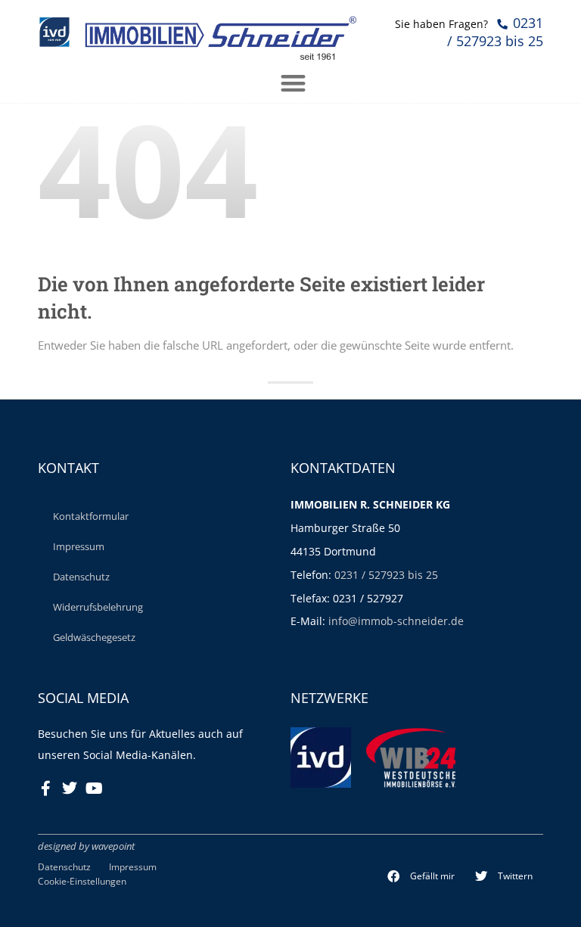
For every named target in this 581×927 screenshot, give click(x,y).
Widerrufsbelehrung (98, 607)
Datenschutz (81, 576)
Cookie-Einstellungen (82, 881)
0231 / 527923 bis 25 (386, 575)
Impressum (78, 546)
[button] (421, 876)
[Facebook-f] (45, 788)
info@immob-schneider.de (396, 621)
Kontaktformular (91, 516)
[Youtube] (93, 788)
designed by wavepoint (86, 846)
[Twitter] (69, 788)
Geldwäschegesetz (94, 637)
